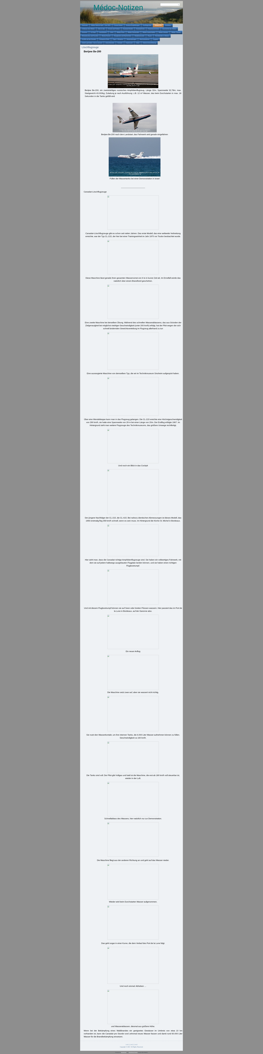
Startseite (85, 25)
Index (137, 43)
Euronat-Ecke (140, 29)
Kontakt (120, 43)
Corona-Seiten (118, 25)
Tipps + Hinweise (118, 39)
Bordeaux (168, 25)
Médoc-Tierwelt (176, 32)
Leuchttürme (103, 32)
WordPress (123, 1052)
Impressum (129, 43)
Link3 (135, 1044)
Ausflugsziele (147, 25)
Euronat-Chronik (128, 29)
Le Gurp (93, 32)
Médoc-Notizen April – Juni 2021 (100, 25)
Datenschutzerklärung (149, 43)
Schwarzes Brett (104, 39)
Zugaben (155, 39)
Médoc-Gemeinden (133, 32)
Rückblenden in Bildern (162, 36)
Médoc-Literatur (163, 32)
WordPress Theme (133, 1052)
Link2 (131, 1044)
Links (111, 32)
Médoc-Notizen (118, 7)
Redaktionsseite (139, 36)
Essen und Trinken (114, 29)
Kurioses (84, 32)
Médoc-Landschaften (149, 32)
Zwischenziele (110, 43)
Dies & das (101, 29)
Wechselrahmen (144, 39)
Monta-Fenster (106, 36)
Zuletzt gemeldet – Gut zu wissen (92, 43)
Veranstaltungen (131, 39)
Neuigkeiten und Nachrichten (122, 36)
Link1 (127, 1044)
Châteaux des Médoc (88, 29)
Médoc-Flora (120, 32)
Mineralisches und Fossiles (90, 36)
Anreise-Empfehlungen (133, 25)
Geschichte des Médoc (169, 29)
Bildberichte (158, 25)
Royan (150, 36)
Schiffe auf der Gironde (89, 39)
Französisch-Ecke (153, 29)
